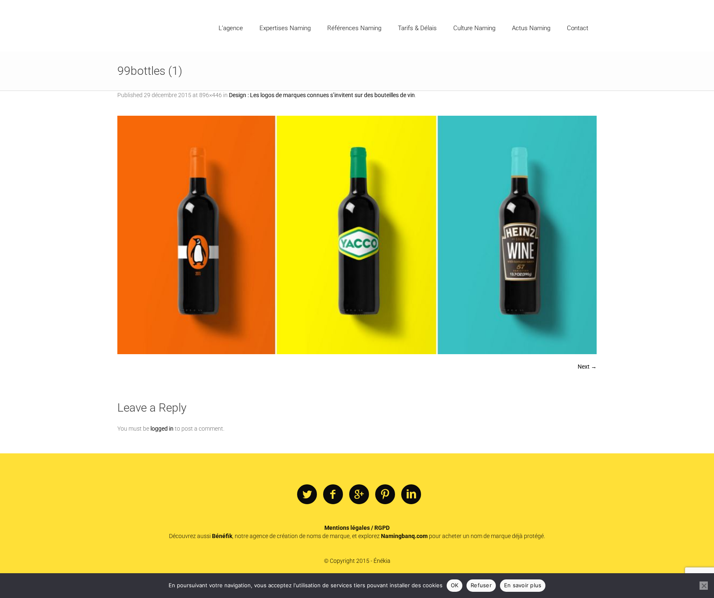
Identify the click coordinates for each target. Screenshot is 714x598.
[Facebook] (333, 494)
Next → (587, 366)
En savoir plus (523, 585)
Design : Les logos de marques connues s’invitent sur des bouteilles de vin (322, 95)
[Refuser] (704, 585)
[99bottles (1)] (357, 235)
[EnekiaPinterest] (385, 494)
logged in (162, 428)
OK (455, 585)
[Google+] (359, 494)
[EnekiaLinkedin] (411, 494)
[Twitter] (307, 494)
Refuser (481, 585)
